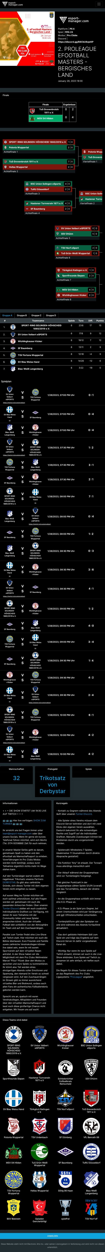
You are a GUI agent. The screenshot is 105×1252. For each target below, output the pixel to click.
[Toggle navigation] (99, 4)
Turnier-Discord (11, 908)
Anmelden (52, 1236)
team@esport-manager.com (17, 833)
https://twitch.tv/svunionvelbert (14, 403)
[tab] (7, 315)
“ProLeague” (76, 976)
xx (10, 420)
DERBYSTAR (9, 882)
